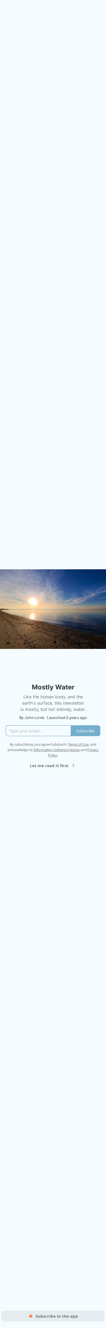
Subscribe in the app (57, 1316)
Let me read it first (49, 765)
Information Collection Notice (56, 749)
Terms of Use (78, 744)
